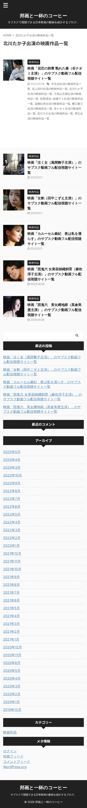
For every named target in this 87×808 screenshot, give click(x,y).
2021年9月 (11, 577)
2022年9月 (11, 483)
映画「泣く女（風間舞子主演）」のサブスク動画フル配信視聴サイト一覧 (54, 167)
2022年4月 (11, 522)
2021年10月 (12, 569)
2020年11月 (12, 655)
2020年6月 (11, 663)
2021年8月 (11, 585)
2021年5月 (11, 608)
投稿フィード (13, 756)
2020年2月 (11, 694)
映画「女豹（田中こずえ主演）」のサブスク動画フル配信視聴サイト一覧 (54, 203)
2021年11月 (12, 561)
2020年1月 (11, 702)
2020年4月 (11, 678)
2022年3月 (11, 530)
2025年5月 (11, 452)
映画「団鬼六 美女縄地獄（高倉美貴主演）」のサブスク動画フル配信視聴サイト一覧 (54, 310)
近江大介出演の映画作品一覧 (55, 113)
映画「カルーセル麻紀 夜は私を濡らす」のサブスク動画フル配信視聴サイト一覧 (54, 238)
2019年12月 (12, 710)
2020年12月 (12, 647)
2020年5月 (11, 670)
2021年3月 (11, 624)
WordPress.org (15, 767)
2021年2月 (11, 631)
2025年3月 (11, 467)
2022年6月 (11, 506)
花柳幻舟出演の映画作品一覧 (52, 103)
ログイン (10, 751)
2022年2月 (11, 538)
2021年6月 (11, 600)
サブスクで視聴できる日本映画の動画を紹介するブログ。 (43, 794)
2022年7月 (11, 499)
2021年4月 (11, 616)
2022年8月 (11, 491)
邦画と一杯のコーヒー (43, 15)
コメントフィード (16, 761)
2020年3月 (11, 686)
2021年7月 (11, 592)
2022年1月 (11, 545)
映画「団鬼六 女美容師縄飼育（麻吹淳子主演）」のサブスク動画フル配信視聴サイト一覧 (54, 274)
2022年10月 (12, 475)
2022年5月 (11, 514)
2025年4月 (11, 460)
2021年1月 (11, 639)
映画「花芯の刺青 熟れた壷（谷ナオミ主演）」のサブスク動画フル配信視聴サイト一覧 (54, 73)
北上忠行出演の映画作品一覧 (50, 88)
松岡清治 (45, 98)
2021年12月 (12, 553)
